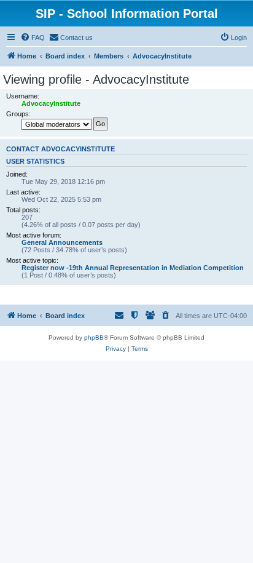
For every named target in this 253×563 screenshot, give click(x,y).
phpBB (94, 337)
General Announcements (62, 242)
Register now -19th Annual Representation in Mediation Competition (132, 267)
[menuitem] (32, 37)
